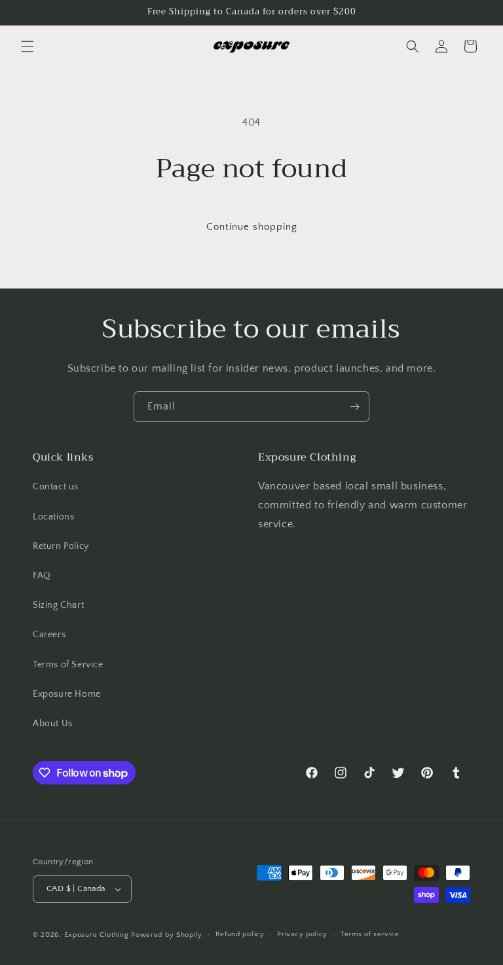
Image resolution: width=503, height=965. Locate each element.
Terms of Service (68, 664)
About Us (53, 723)
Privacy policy (302, 934)
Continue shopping (251, 226)
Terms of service (370, 934)
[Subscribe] (354, 406)
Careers (49, 634)
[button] (27, 46)
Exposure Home (67, 694)
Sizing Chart (58, 605)
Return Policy (61, 546)
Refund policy (240, 934)
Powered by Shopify (166, 935)
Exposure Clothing (96, 935)
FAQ (42, 575)
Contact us (56, 487)
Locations (53, 517)
